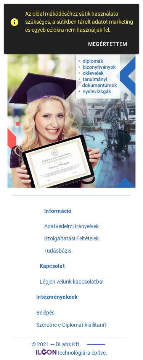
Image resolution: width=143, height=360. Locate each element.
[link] (71, 251)
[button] (107, 44)
